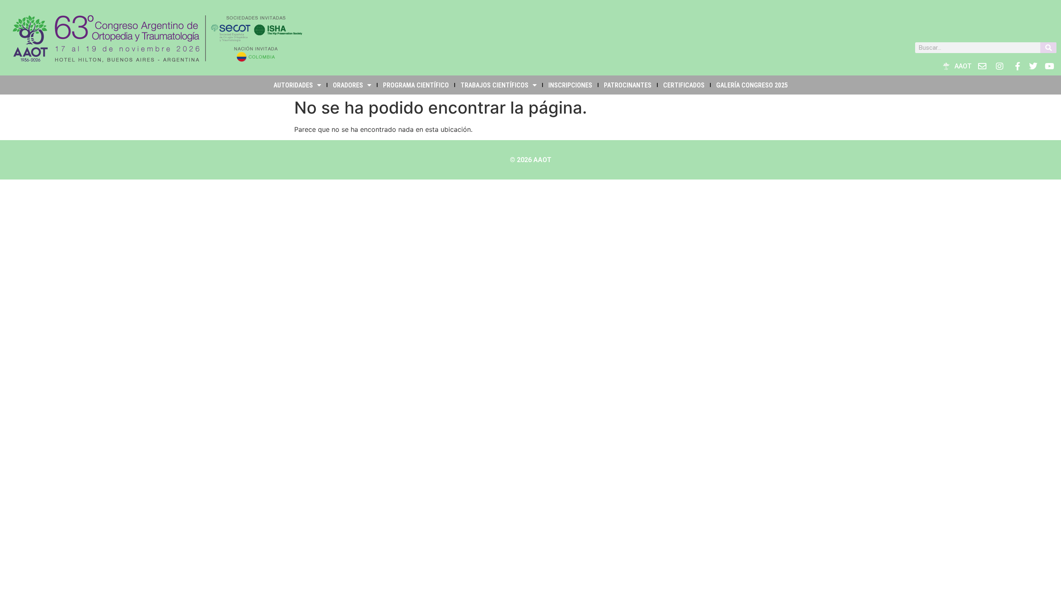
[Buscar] (1048, 47)
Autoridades (293, 85)
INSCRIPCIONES (570, 85)
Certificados (684, 85)
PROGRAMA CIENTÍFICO (416, 85)
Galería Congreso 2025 (752, 85)
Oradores (348, 85)
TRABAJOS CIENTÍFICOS (494, 85)
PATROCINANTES (628, 85)
